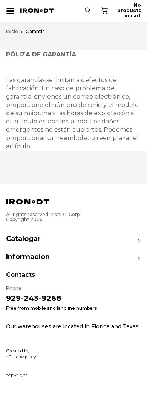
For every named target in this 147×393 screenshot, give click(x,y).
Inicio (12, 31)
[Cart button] (104, 11)
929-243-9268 (33, 298)
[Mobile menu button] (10, 10)
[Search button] (87, 10)
